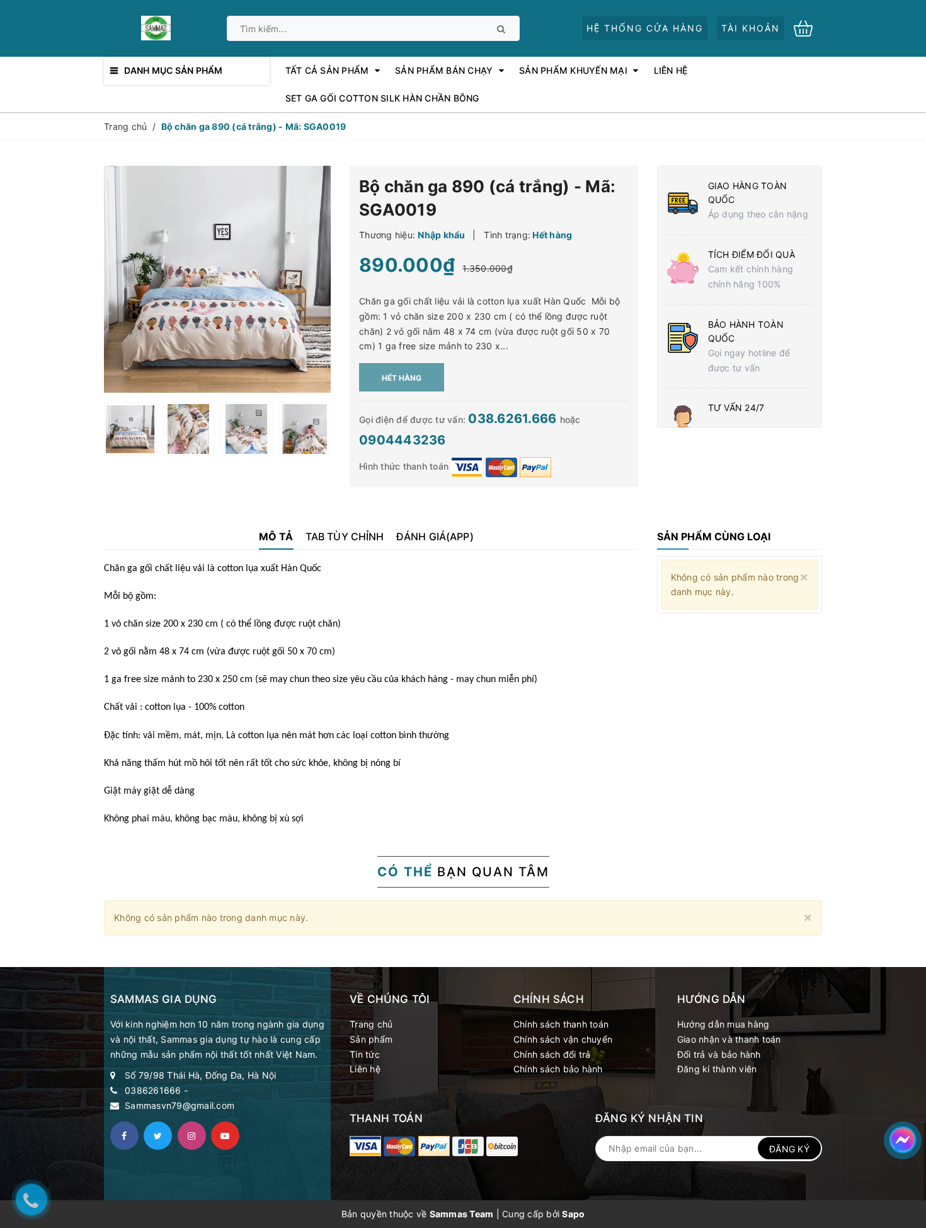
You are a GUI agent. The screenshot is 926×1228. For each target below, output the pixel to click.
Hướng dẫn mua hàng (723, 1024)
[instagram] (192, 1135)
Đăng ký (789, 1149)
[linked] (225, 1135)
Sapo (573, 1213)
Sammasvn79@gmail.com (179, 1105)
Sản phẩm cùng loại (713, 536)
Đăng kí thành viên (717, 1068)
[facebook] (124, 1135)
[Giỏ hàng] (808, 27)
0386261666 (153, 1090)
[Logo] (155, 26)
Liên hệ (365, 1068)
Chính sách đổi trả (552, 1054)
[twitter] (158, 1135)
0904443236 (402, 440)
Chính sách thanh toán (561, 1024)
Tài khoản (750, 28)
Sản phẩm (371, 1039)
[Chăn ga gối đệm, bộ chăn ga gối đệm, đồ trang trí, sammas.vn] (365, 1146)
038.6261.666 (513, 418)
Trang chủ (371, 1024)
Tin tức (365, 1054)
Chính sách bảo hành (558, 1068)
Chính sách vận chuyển (562, 1039)
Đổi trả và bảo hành (719, 1054)
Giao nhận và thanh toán (729, 1039)
